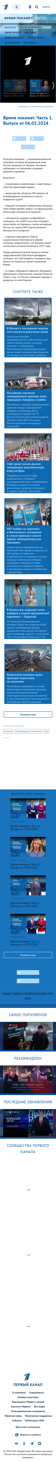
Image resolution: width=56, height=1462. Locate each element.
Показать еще (28, 714)
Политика (8, 731)
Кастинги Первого (21, 1406)
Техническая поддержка (38, 1415)
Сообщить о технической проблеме (35, 106)
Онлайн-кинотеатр (28, 1397)
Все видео (39, 1406)
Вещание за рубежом (30, 1434)
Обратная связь (13, 1415)
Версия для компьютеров (28, 1427)
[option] (15, 86)
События (17, 1420)
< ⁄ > (25, 147)
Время (19, 18)
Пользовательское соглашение (28, 1411)
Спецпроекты (36, 1392)
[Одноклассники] (37, 138)
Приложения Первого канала (28, 1401)
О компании (19, 1392)
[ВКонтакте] (19, 138)
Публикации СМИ (34, 1420)
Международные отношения (28, 731)
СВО (46, 731)
